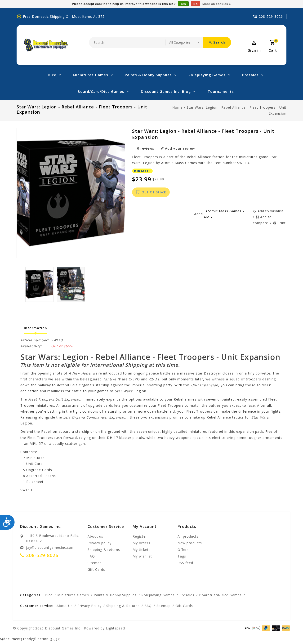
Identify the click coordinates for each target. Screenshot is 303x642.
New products (190, 543)
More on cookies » (216, 4)
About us (95, 536)
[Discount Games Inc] (46, 45)
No (195, 4)
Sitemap (95, 563)
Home (177, 107)
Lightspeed (115, 628)
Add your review (180, 148)
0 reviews (145, 148)
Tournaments (221, 91)
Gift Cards (96, 569)
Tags (182, 556)
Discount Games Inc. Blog (166, 91)
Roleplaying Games (207, 74)
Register (140, 536)
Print (281, 223)
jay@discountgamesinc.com (50, 547)
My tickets (142, 549)
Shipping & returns (104, 549)
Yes (183, 4)
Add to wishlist (270, 211)
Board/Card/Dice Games (101, 91)
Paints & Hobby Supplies (148, 74)
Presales (250, 74)
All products (188, 536)
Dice (52, 74)
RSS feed (185, 563)
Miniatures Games (90, 74)
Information (35, 328)
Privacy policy (99, 543)
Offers (183, 549)
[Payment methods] (275, 627)
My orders (141, 543)
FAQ (91, 556)
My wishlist (142, 556)
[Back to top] (289, 628)
